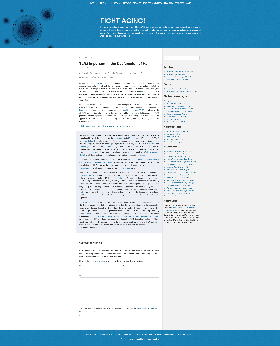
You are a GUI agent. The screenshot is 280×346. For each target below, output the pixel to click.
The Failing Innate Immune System (179, 111)
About (188, 3)
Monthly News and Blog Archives (178, 131)
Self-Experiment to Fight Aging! (178, 175)
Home (92, 3)
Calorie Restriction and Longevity (178, 154)
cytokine (127, 162)
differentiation (132, 138)
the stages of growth (149, 91)
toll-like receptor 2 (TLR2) (134, 110)
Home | (89, 334)
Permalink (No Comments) (118, 73)
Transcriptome (84, 202)
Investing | (128, 334)
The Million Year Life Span (176, 196)
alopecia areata (88, 175)
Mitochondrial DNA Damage (177, 117)
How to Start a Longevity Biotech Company (182, 91)
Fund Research (106, 3)
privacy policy (142, 308)
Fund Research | (107, 334)
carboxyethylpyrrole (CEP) (108, 216)
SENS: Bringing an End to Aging (178, 177)
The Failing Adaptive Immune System (180, 109)
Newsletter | (149, 334)
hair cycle (103, 211)
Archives (158, 3)
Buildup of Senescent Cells (176, 122)
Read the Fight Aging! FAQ (176, 74)
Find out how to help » (122, 36)
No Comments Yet (89, 77)
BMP (89, 213)
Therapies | (138, 334)
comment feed (99, 261)
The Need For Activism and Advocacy (180, 164)
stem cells (148, 138)
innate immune (85, 110)
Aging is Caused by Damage (177, 101)
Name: (81, 265)
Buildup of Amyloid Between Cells (179, 106)
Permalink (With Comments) (92, 73)
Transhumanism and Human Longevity (180, 188)
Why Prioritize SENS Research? (178, 193)
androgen (107, 175)
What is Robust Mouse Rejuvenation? (180, 191)
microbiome (151, 144)
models (82, 192)
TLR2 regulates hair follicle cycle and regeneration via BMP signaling (106, 126)
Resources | (181, 334)
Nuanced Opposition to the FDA (178, 167)
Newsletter (148, 3)
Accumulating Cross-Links (176, 103)
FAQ (97, 3)
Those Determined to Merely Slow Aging (181, 183)
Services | (118, 334)
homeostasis (84, 168)
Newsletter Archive (173, 134)
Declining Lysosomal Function (177, 114)
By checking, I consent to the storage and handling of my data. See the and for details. (119, 309)
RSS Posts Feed (173, 136)
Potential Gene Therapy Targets (178, 170)
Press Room (168, 3)
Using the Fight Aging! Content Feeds (180, 142)
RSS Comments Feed (175, 139)
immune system (85, 147)
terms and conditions (136, 339)
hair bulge (89, 141)
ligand (136, 113)
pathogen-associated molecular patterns (143, 159)
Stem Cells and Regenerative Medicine (180, 180)
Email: (122, 265)
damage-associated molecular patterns (96, 162)
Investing (127, 3)
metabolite (127, 216)
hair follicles (96, 83)
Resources (179, 3)
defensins (143, 155)
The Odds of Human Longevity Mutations (181, 162)
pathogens (93, 152)
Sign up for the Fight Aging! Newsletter (180, 77)
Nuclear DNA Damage (175, 119)
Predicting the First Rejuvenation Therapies (182, 172)
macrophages (113, 147)
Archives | (159, 334)
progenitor (127, 168)
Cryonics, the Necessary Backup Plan (180, 156)
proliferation (118, 138)
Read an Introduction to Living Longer (180, 71)
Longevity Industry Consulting (177, 89)
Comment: (83, 275)
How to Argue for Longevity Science (179, 159)
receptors (131, 152)
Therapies (137, 3)
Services (118, 3)
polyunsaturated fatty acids (147, 216)
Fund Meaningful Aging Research (178, 79)
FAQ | (96, 334)
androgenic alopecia (118, 178)
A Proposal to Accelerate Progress (179, 151)
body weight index (148, 184)
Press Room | (170, 334)
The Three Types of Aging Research (179, 185)
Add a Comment (106, 77)
